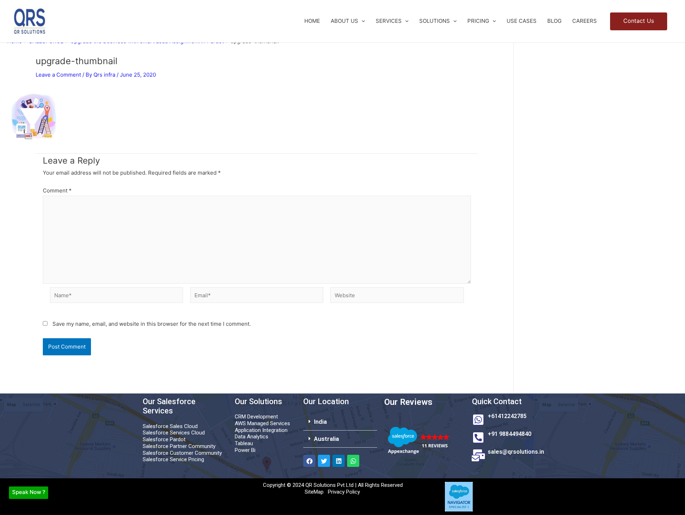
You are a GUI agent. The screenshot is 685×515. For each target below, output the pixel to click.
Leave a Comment (58, 74)
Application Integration (261, 430)
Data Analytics (251, 436)
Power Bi (245, 450)
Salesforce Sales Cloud (170, 426)
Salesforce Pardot (164, 439)
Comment (57, 190)
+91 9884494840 (509, 434)
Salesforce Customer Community (182, 453)
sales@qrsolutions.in (516, 451)
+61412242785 (507, 416)
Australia (326, 438)
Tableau (244, 443)
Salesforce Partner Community (179, 446)
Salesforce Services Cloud (174, 432)
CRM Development (256, 416)
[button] (361, 21)
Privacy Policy (344, 492)
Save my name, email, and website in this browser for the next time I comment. (151, 323)
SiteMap (314, 492)
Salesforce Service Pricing (173, 459)
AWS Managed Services (262, 423)
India (320, 421)
